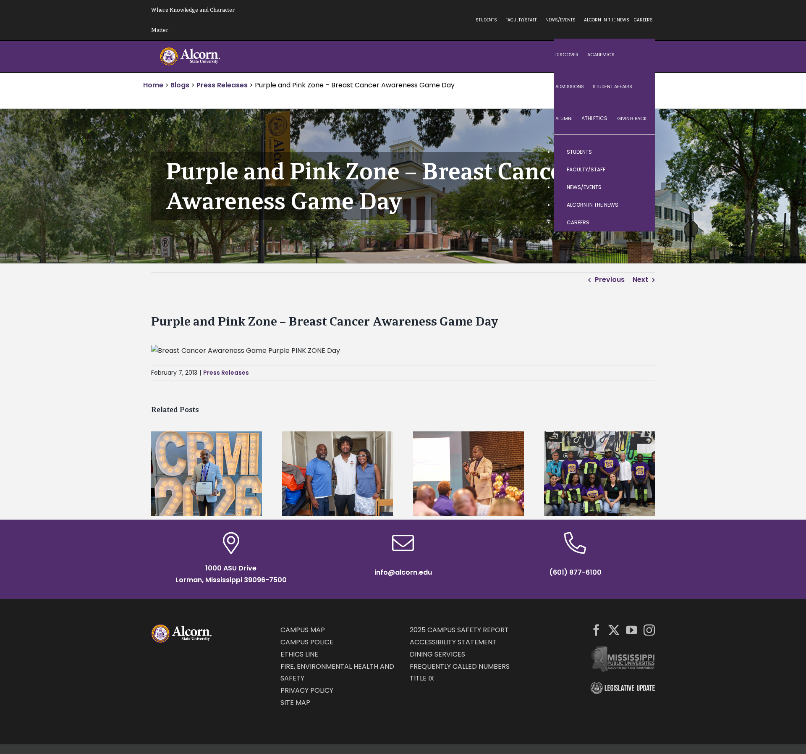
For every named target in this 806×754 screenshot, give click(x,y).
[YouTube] (631, 630)
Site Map (295, 702)
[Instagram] (649, 630)
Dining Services (437, 654)
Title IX (422, 678)
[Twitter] (614, 630)
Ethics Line (299, 654)
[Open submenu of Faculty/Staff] (640, 170)
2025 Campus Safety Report (459, 630)
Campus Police (306, 642)
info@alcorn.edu (403, 572)
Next (640, 279)
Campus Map (302, 630)
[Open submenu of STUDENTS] (640, 152)
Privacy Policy (306, 690)
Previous (610, 279)
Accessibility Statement (453, 642)
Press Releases (226, 372)
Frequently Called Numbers (460, 666)
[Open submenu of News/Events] (640, 187)
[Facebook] (596, 630)
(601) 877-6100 (575, 572)
